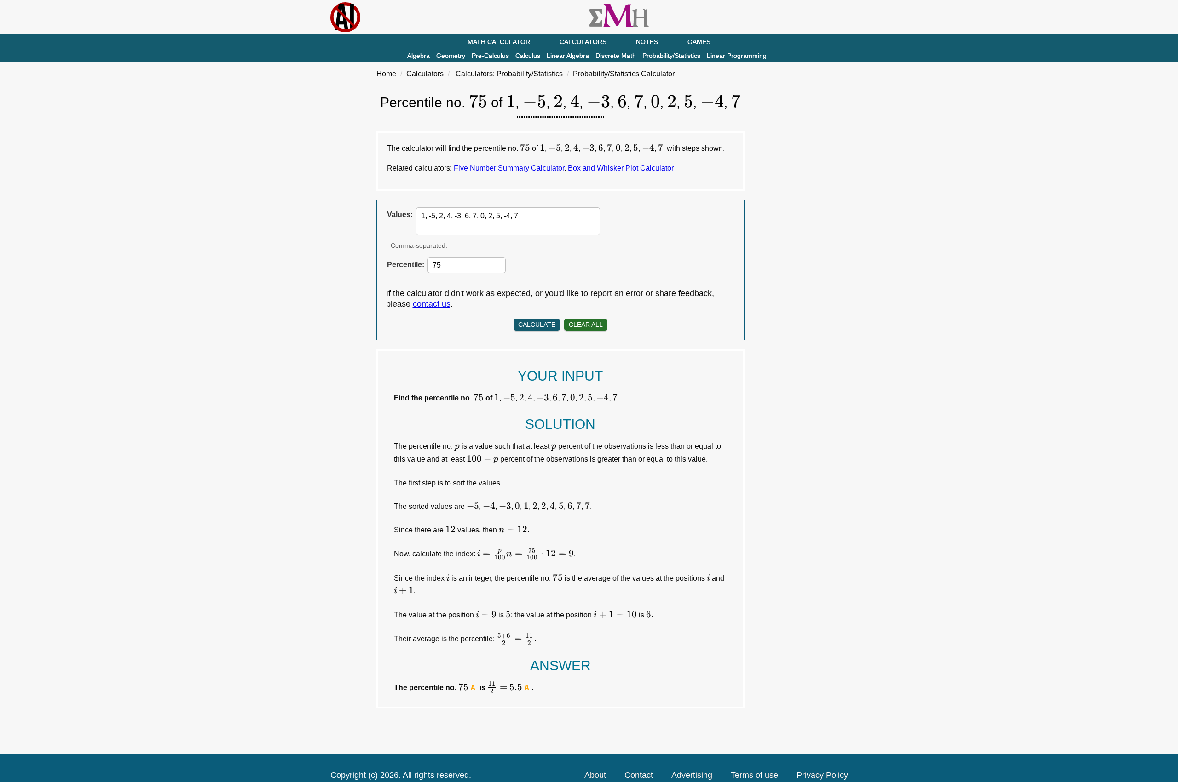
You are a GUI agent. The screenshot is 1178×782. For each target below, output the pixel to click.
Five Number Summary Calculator (509, 168)
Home (386, 74)
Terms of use (754, 775)
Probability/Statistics (671, 55)
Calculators (583, 42)
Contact (638, 775)
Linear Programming (737, 55)
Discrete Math (615, 55)
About (595, 775)
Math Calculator (499, 42)
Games (698, 42)
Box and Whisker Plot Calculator (621, 168)
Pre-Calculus (490, 55)
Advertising (691, 775)
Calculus (527, 55)
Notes (647, 42)
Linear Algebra (568, 55)
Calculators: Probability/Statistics (509, 74)
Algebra (418, 55)
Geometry (450, 55)
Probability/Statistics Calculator (624, 74)
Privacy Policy (822, 775)
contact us (431, 303)
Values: (400, 214)
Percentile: (405, 264)
